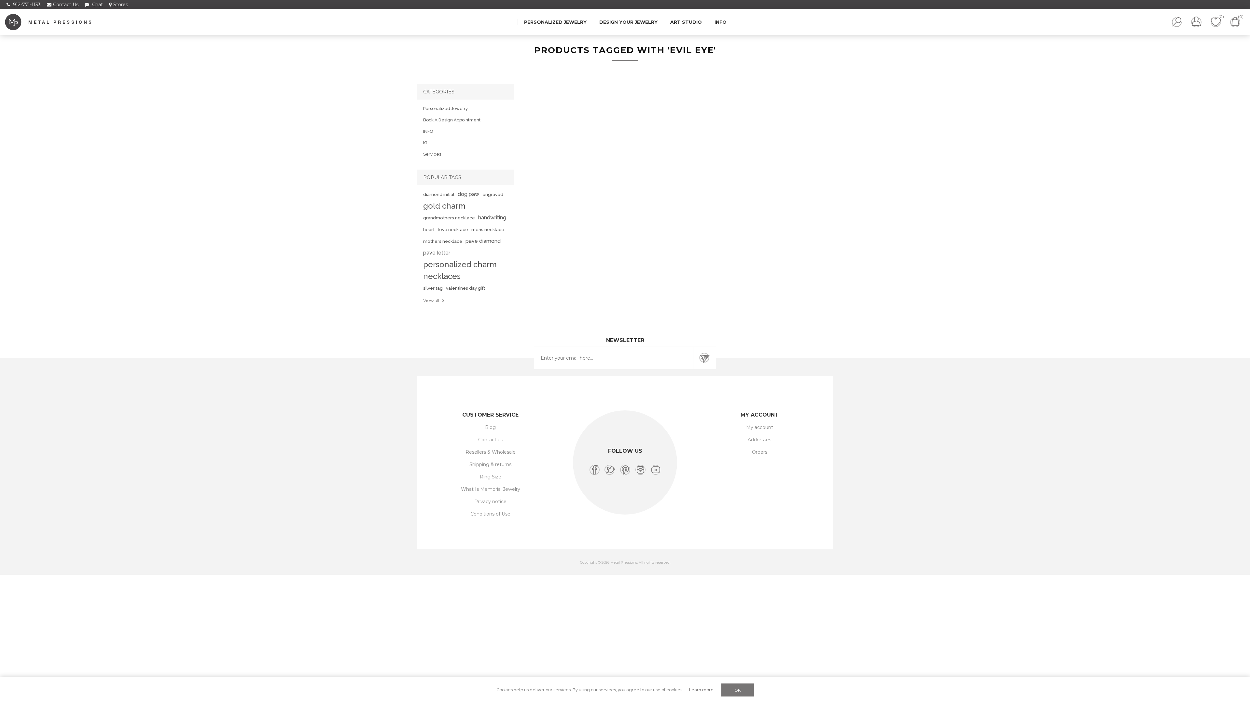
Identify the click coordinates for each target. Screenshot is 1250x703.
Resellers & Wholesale (490, 452)
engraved (492, 194)
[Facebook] (594, 470)
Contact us (490, 440)
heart (429, 229)
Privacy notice (490, 501)
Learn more (701, 689)
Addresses (759, 440)
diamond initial (438, 194)
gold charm (444, 206)
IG (425, 142)
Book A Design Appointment (451, 119)
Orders (759, 452)
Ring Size (490, 477)
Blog (490, 427)
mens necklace (487, 229)
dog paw (468, 194)
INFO (428, 131)
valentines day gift (465, 288)
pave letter (436, 253)
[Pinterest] (625, 470)
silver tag (433, 288)
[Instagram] (640, 470)
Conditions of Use (490, 514)
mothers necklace (442, 241)
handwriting (492, 217)
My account (759, 427)
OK (737, 690)
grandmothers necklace (449, 217)
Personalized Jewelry (445, 108)
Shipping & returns (490, 464)
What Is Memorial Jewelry (490, 489)
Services (432, 154)
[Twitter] (610, 470)
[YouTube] (655, 470)
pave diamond (483, 241)
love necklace (453, 229)
